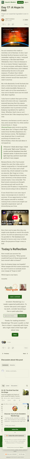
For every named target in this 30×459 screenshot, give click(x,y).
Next (24, 353)
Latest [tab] (7, 385)
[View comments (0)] (8, 24)
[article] (15, 395)
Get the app (22, 454)
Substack (8, 457)
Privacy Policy (20, 442)
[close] (25, 406)
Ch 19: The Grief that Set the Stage (9, 391)
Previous (6, 353)
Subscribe (20, 2)
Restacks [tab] (12, 365)
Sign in (26, 2)
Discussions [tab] (14, 385)
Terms (20, 449)
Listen (26, 20)
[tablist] (8, 365)
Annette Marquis (9, 19)
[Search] (27, 385)
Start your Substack (12, 454)
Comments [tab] (5, 365)
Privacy (16, 449)
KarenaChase (6, 127)
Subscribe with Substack (16, 435)
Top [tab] (3, 385)
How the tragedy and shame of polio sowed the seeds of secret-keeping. (10, 395)
